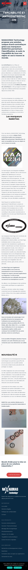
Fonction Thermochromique (9, 526)
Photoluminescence (7, 531)
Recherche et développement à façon (12, 548)
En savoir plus (17, 567)
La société (4, 506)
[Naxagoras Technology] (7, 3)
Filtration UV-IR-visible (8, 534)
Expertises (4, 551)
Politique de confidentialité (9, 511)
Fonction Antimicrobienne (9, 523)
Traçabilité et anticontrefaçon (10, 536)
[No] (26, 566)
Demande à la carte (7, 556)
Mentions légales (6, 509)
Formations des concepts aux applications (13, 553)
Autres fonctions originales (9, 539)
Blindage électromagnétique (9, 528)
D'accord (10, 567)
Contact (4, 514)
